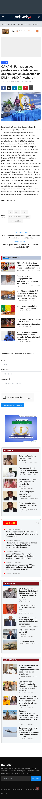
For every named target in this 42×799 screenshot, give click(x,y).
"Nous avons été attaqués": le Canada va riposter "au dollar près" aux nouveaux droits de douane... (21, 545)
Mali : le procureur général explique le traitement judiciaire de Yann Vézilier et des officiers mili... (28, 335)
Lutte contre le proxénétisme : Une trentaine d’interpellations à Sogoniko (29, 321)
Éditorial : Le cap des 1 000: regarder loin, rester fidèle (28, 482)
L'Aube (21, 643)
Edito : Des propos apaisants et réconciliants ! (26, 494)
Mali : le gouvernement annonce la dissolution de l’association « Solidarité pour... (21, 236)
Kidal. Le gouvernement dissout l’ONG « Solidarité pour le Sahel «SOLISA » (21, 246)
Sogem (24, 212)
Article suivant (19, 242)
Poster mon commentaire (12, 405)
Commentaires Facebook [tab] (24, 354)
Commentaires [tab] (7, 354)
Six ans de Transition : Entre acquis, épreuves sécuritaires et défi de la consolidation (29, 620)
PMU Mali (11, 24)
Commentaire (6, 379)
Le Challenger (23, 612)
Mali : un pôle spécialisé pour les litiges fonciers (27, 307)
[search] (39, 17)
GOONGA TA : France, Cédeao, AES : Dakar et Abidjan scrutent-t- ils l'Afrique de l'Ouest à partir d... (28, 593)
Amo (10, 212)
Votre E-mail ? (6, 370)
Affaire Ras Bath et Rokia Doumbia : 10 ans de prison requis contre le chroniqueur (28, 265)
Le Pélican (22, 463)
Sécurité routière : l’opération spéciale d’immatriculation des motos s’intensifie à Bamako (28, 686)
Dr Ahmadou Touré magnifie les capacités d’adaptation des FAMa (28, 470)
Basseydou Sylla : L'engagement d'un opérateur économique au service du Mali (27, 279)
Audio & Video (33, 24)
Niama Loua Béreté (15, 217)
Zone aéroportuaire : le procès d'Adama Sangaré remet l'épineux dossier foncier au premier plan (29, 669)
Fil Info (3, 24)
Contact (4, 793)
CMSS (17, 212)
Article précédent (22, 233)
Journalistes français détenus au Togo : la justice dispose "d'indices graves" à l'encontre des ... (22, 534)
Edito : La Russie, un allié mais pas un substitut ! (27, 458)
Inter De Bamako (23, 486)
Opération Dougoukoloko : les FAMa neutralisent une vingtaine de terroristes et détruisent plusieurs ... (28, 716)
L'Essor (19, 300)
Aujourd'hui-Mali (21, 270)
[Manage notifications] (37, 788)
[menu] (2, 17)
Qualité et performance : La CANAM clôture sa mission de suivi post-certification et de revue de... (20, 567)
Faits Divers (22, 24)
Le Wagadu (22, 676)
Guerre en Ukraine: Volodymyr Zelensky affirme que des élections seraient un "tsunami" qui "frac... (20, 556)
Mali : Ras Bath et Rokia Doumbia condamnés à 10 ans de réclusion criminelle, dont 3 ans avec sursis (28, 700)
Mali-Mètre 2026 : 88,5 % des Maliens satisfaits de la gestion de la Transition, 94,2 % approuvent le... (28, 294)
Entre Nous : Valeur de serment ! (28, 631)
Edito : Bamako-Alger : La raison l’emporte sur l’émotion (28, 505)
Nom (3, 361)
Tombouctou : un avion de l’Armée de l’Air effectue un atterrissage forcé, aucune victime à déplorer (29, 732)
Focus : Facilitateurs (27, 641)
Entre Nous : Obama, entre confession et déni (27, 607)
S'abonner (35, 778)
